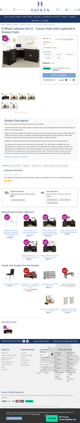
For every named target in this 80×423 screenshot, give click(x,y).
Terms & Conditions (43, 361)
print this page (52, 203)
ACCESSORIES (45, 21)
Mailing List (44, 367)
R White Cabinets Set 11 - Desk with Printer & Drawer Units (30, 256)
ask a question (52, 200)
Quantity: (61, 80)
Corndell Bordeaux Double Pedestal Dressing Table (69, 310)
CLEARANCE (72, 17)
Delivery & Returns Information (8, 359)
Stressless (24, 363)
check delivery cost (18, 200)
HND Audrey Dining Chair (11, 284)
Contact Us (5, 369)
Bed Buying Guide (7, 362)
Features (26, 165)
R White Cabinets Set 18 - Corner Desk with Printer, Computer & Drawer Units (49, 232)
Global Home (25, 360)
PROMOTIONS (35, 21)
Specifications (16, 165)
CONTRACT (64, 17)
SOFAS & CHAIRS (9, 17)
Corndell (23, 353)
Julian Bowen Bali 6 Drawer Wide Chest (49, 285)
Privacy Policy (44, 364)
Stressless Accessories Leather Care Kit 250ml (50, 310)
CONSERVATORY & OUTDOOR (51, 17)
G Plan (23, 358)
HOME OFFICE (37, 17)
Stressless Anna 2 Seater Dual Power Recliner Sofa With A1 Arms (30, 286)
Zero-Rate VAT (6, 365)
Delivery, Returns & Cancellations (55, 165)
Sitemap (42, 369)
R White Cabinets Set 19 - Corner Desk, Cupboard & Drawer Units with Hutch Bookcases (11, 233)
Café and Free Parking (9, 355)
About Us (5, 353)
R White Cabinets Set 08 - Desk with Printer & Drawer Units (69, 231)
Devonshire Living (26, 355)
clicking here (36, 414)
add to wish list (49, 80)
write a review (64, 200)
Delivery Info (36, 165)
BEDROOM (18, 17)
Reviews (5, 165)
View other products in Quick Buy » (16, 157)
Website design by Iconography (48, 406)
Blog (3, 367)
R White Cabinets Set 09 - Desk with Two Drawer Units (50, 256)
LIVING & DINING (27, 17)
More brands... (25, 365)
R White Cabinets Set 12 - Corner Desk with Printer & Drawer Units (30, 232)
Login (41, 355)
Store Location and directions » (65, 341)
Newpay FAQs (44, 357)
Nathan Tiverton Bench (69, 284)
